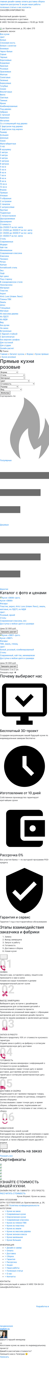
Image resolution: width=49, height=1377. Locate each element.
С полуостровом (8, 215)
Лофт (2, 273)
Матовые (4, 311)
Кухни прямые (42, 354)
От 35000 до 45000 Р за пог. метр (16, 233)
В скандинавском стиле (11, 282)
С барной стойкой (8, 334)
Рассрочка (11, 1262)
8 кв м (3, 178)
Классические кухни (15, 1217)
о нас (19, 7)
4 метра (4, 158)
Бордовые (5, 63)
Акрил (3, 293)
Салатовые (5, 77)
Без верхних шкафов (10, 339)
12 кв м (3, 187)
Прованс (4, 259)
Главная (3, 354)
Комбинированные (8, 106)
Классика (4, 256)
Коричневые (5, 60)
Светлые (4, 97)
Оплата (9, 1250)
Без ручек (4, 325)
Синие (3, 89)
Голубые (4, 86)
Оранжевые (5, 71)
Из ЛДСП (4, 316)
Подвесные (5, 213)
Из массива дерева (9, 313)
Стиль (3, 239)
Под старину (6, 279)
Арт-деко (4, 276)
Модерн (3, 244)
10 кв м (3, 184)
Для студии (5, 345)
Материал (4, 287)
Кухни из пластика (14, 1225)
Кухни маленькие (14, 1237)
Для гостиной (6, 342)
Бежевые (4, 48)
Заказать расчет (9, 632)
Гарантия (10, 1259)
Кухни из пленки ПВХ (15, 1223)
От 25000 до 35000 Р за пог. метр (16, 230)
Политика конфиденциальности (24, 1205)
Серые (3, 54)
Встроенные (5, 331)
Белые (3, 40)
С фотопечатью (7, 336)
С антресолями (7, 207)
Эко (2, 270)
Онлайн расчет (7, 348)
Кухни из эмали (13, 1228)
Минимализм (6, 250)
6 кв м (3, 172)
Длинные (4, 138)
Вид (2, 322)
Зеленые (4, 80)
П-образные (5, 198)
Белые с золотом (8, 45)
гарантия (4, 4)
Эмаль (3, 302)
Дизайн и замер (13, 1247)
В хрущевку (5, 149)
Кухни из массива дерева (18, 1231)
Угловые (4, 195)
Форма (3, 190)
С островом (5, 201)
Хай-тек (3, 247)
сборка (41, 1)
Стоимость (5, 224)
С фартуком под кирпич (11, 129)
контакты (26, 7)
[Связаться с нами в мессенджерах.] (18, 1375)
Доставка (10, 1253)
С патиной (5, 115)
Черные (3, 57)
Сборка (9, 1256)
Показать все (6, 1156)
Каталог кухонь (17, 354)
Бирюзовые (5, 83)
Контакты (10, 1276)
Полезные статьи (14, 1271)
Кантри (3, 264)
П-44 (2, 146)
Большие (4, 135)
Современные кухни (15, 1214)
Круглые (4, 210)
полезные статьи (8, 7)
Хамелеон (4, 117)
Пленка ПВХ (5, 299)
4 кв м (3, 166)
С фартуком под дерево (11, 126)
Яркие (3, 103)
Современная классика (11, 253)
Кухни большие (13, 1240)
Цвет (2, 37)
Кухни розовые (9, 357)
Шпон (2, 305)
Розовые (4, 68)
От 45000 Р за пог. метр (11, 236)
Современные (6, 241)
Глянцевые (5, 308)
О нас (8, 1273)
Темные (3, 100)
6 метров (4, 164)
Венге (2, 94)
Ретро (3, 262)
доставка (33, 1)
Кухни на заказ (13, 1211)
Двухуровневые (7, 218)
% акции (23, 4)
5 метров (4, 161)
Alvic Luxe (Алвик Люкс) (11, 296)
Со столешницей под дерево (13, 123)
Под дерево (5, 109)
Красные (4, 66)
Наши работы (12, 1268)
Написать (4, 1357)
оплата (25, 1)
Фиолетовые (6, 92)
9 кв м (3, 181)
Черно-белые (6, 51)
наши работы (34, 4)
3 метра (4, 155)
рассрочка (14, 4)
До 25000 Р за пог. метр (11, 227)
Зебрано (4, 112)
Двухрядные (6, 221)
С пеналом (5, 204)
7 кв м (3, 175)
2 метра (4, 152)
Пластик (4, 290)
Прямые (4, 192)
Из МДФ (4, 319)
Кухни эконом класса (16, 1234)
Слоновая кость (7, 43)
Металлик (4, 120)
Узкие (2, 141)
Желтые (3, 74)
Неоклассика (6, 285)
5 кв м (3, 169)
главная (3, 1)
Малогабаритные (8, 143)
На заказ (4, 328)
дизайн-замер (14, 1)
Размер (3, 132)
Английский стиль (8, 267)
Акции (9, 1265)
